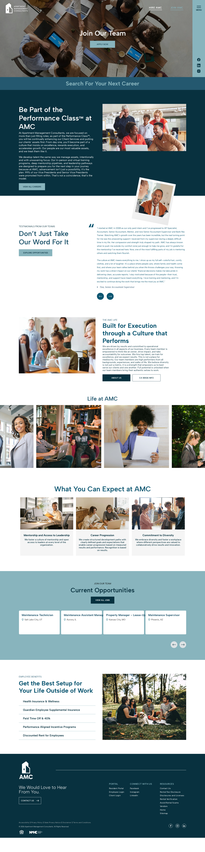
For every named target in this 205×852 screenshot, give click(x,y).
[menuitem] (155, 7)
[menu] (198, 6)
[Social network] (198, 60)
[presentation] (174, 676)
